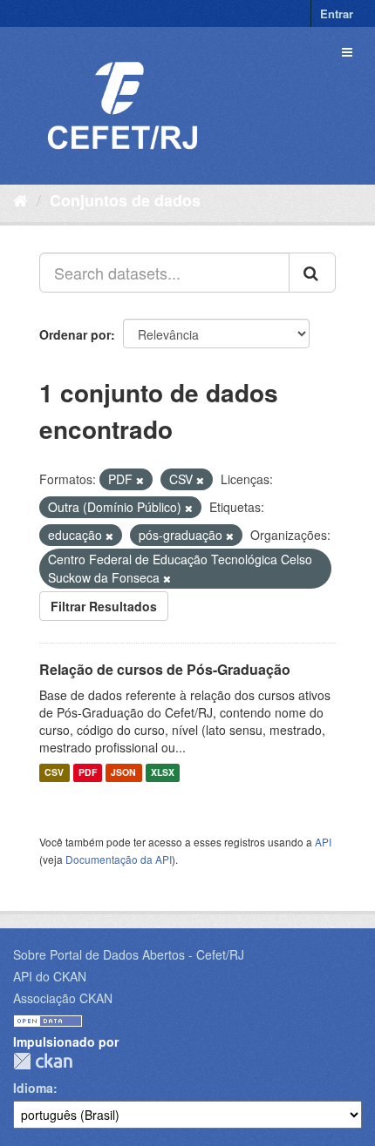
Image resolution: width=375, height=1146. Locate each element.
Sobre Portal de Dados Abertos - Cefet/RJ (128, 954)
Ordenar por (75, 334)
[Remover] (140, 480)
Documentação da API (118, 859)
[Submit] (312, 273)
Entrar (336, 13)
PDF (87, 772)
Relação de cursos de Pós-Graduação (164, 669)
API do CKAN (49, 976)
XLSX (162, 772)
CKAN (42, 1061)
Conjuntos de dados (125, 200)
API (323, 841)
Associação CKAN (62, 998)
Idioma (33, 1087)
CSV (54, 772)
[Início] (20, 199)
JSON (123, 772)
